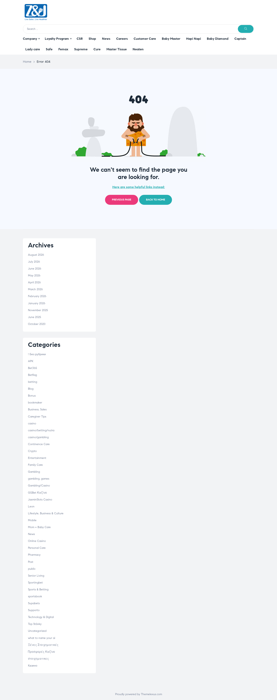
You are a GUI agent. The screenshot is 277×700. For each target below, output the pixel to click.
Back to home (155, 199)
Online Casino (37, 541)
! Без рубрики (37, 354)
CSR (80, 39)
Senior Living (36, 575)
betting (32, 382)
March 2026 (35, 289)
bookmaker (35, 402)
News (106, 39)
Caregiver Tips (37, 416)
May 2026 (34, 275)
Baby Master (171, 39)
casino (32, 423)
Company (30, 39)
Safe (49, 49)
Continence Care (39, 444)
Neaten (138, 49)
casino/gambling (38, 437)
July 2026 (34, 261)
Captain (240, 39)
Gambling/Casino (39, 485)
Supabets (34, 603)
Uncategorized (37, 631)
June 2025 (34, 317)
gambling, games (38, 478)
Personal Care (37, 548)
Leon (31, 506)
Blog (30, 388)
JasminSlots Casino (40, 499)
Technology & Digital (41, 617)
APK (30, 361)
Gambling (34, 471)
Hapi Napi (193, 39)
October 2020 (36, 324)
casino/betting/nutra (41, 430)
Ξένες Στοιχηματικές (43, 645)
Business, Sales (37, 409)
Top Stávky (35, 624)
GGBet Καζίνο (37, 492)
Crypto (32, 451)
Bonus (32, 395)
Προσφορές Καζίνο (41, 652)
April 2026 (34, 282)
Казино (32, 665)
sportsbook (35, 596)
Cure (97, 49)
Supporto (34, 610)
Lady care (32, 49)
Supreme (81, 49)
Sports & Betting (38, 589)
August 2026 (36, 255)
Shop (92, 39)
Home (27, 62)
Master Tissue (116, 49)
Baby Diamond (218, 39)
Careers (122, 39)
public (31, 569)
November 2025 (38, 310)
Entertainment (37, 458)
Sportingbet (35, 582)
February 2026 (37, 296)
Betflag (32, 375)
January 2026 (36, 303)
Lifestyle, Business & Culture (45, 513)
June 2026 (34, 268)
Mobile (32, 520)
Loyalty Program (57, 39)
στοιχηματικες (38, 658)
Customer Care (145, 39)
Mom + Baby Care (39, 527)
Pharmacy (34, 555)
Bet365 (32, 368)
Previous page (121, 199)
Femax (63, 49)
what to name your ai (41, 638)
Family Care (35, 465)
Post (30, 562)
